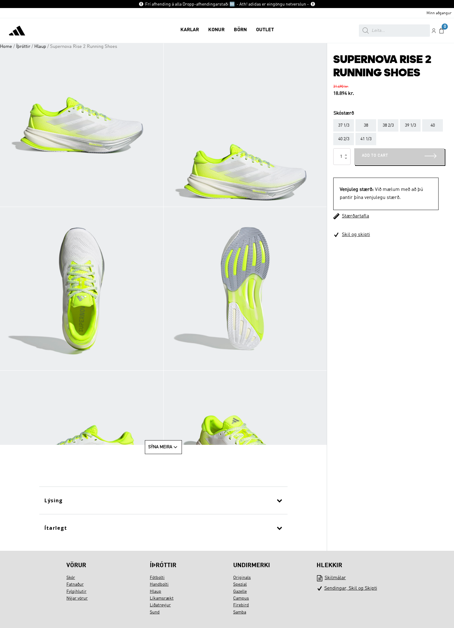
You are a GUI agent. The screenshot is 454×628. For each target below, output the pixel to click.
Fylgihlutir (76, 591)
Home (6, 46)
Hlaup (40, 46)
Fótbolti (157, 577)
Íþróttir (23, 46)
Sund (155, 612)
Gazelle (240, 591)
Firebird (241, 605)
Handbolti (159, 584)
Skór (70, 577)
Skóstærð (344, 113)
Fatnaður (75, 584)
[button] (189, 30)
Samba (239, 612)
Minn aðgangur (439, 13)
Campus (241, 598)
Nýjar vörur (77, 598)
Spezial (240, 584)
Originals (242, 577)
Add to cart (375, 156)
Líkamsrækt (162, 598)
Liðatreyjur (160, 605)
